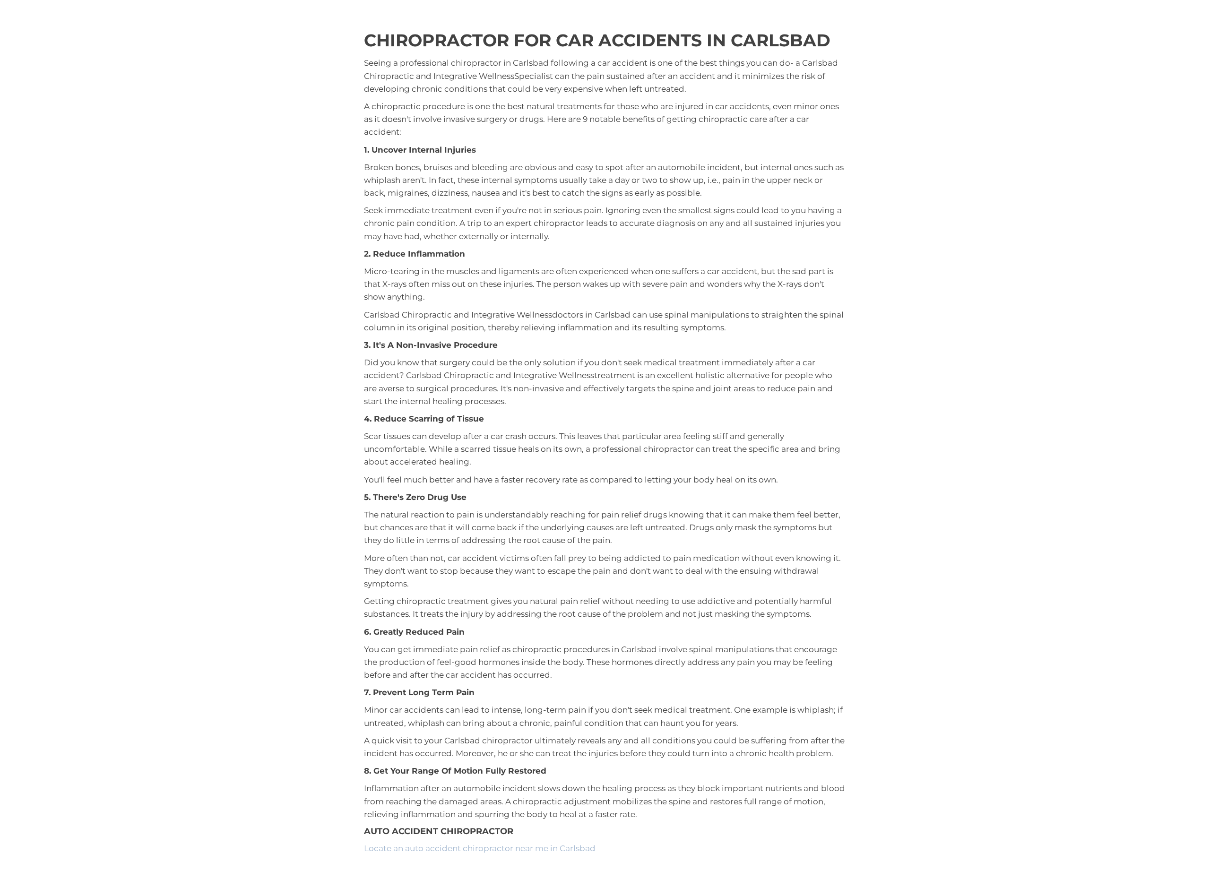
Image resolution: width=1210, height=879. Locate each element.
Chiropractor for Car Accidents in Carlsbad (597, 40)
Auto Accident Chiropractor (438, 831)
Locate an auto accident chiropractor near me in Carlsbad (480, 848)
